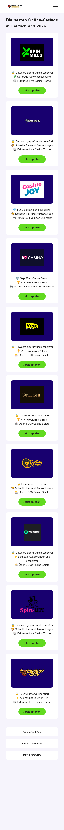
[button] (32, 90)
